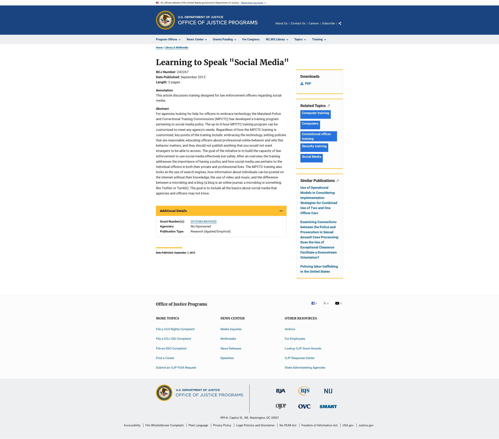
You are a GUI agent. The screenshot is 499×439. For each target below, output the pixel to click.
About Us (281, 23)
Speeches (227, 358)
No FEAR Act (288, 425)
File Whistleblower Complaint (164, 425)
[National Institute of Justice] (328, 394)
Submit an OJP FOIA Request (176, 367)
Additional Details (173, 211)
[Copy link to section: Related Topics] (328, 105)
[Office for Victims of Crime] (304, 409)
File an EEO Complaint (171, 348)
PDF (308, 83)
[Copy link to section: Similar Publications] (337, 180)
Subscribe (328, 23)
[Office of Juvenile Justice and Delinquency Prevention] (281, 409)
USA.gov (348, 425)
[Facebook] (315, 306)
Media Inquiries (231, 329)
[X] (327, 306)
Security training (314, 146)
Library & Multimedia (176, 47)
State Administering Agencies (305, 367)
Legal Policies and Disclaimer (255, 425)
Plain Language (198, 425)
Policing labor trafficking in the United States (319, 268)
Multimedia (228, 339)
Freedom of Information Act (319, 425)
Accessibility (132, 425)
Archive (290, 329)
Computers (310, 123)
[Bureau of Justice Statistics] (304, 396)
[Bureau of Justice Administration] (280, 394)
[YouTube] (339, 306)
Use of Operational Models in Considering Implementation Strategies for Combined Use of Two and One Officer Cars (318, 200)
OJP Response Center (299, 358)
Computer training (315, 113)
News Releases (230, 348)
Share (343, 26)
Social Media (311, 157)
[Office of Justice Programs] (165, 20)
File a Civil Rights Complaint (175, 329)
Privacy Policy (222, 425)
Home (159, 47)
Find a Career (165, 358)
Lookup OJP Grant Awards (303, 348)
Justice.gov (365, 425)
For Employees (295, 339)
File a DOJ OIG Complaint (173, 339)
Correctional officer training (316, 136)
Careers (314, 23)
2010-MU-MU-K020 (204, 221)
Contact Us (298, 23)
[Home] (217, 20)
